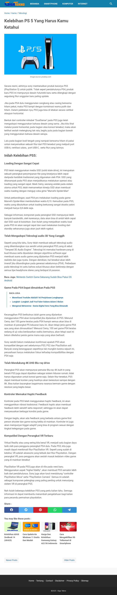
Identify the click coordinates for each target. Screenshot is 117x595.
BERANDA (34, 4)
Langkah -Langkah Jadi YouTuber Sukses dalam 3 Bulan (37, 302)
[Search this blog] (111, 3)
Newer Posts (11, 560)
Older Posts (69, 560)
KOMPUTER (67, 4)
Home (31, 581)
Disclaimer (59, 581)
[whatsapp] (55, 510)
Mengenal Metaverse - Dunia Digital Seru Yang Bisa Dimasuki (40, 306)
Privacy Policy (73, 581)
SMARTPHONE (51, 4)
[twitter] (26, 510)
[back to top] (111, 588)
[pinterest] (40, 510)
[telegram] (69, 510)
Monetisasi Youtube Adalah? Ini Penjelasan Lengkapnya (37, 297)
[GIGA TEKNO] (14, 3)
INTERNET (82, 4)
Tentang (40, 581)
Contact (49, 581)
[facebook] (11, 510)
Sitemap (84, 581)
